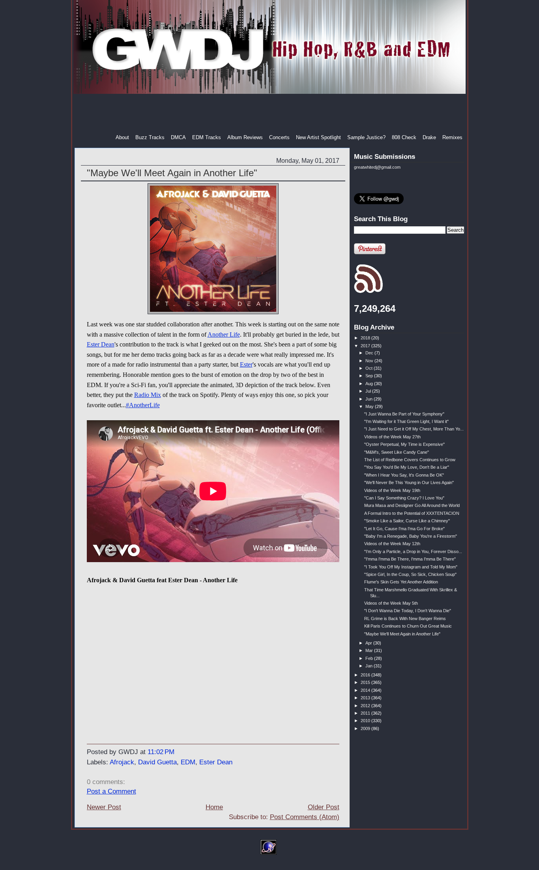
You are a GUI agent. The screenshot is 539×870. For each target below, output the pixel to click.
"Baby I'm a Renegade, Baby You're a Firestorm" (410, 536)
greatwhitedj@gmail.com (377, 167)
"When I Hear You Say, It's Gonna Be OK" (404, 475)
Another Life (224, 334)
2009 (366, 728)
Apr (369, 643)
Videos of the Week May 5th (391, 603)
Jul (368, 391)
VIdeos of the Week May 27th (392, 436)
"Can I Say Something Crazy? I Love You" (404, 498)
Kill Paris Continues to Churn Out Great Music (408, 626)
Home (214, 807)
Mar (369, 650)
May (370, 406)
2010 (366, 720)
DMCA (178, 137)
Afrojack (122, 762)
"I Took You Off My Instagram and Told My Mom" (410, 566)
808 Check (404, 137)
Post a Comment (111, 791)
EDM (188, 762)
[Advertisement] (270, 114)
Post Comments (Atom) (304, 817)
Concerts (279, 137)
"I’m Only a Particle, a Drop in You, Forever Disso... (413, 551)
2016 (366, 675)
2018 (366, 337)
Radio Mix (147, 394)
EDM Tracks (206, 137)
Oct (369, 368)
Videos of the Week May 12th (392, 543)
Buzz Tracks (150, 137)
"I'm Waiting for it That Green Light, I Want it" (406, 421)
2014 (366, 690)
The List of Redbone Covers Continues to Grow (409, 459)
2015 (366, 682)
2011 (366, 713)
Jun (369, 399)
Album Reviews (245, 137)
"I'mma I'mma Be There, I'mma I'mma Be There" (410, 559)
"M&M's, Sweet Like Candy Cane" (396, 452)
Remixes (452, 137)
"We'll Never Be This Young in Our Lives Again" (409, 482)
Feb (369, 658)
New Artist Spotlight (318, 137)
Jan (369, 665)
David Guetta (157, 762)
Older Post (323, 807)
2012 (366, 705)
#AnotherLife (143, 405)
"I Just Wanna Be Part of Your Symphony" (404, 414)
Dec (369, 352)
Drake (429, 137)
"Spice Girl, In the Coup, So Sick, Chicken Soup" (410, 574)
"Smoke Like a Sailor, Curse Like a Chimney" (407, 520)
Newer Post (104, 807)
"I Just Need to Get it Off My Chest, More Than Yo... (414, 429)
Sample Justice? (366, 137)
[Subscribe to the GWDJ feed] (368, 291)
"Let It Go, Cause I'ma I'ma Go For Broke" (404, 528)
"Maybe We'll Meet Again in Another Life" (172, 173)
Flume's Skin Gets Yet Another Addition (401, 581)
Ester (246, 364)
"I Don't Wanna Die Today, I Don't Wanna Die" (407, 610)
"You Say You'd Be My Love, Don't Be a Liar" (406, 467)
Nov (369, 360)
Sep (369, 375)
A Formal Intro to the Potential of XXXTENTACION (411, 513)
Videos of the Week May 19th (392, 490)
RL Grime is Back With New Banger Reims (405, 618)
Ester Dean (100, 344)
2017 (366, 345)
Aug (369, 383)
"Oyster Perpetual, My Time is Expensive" (404, 444)
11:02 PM (161, 752)
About (122, 137)
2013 (366, 697)
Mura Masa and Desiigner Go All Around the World (412, 505)
